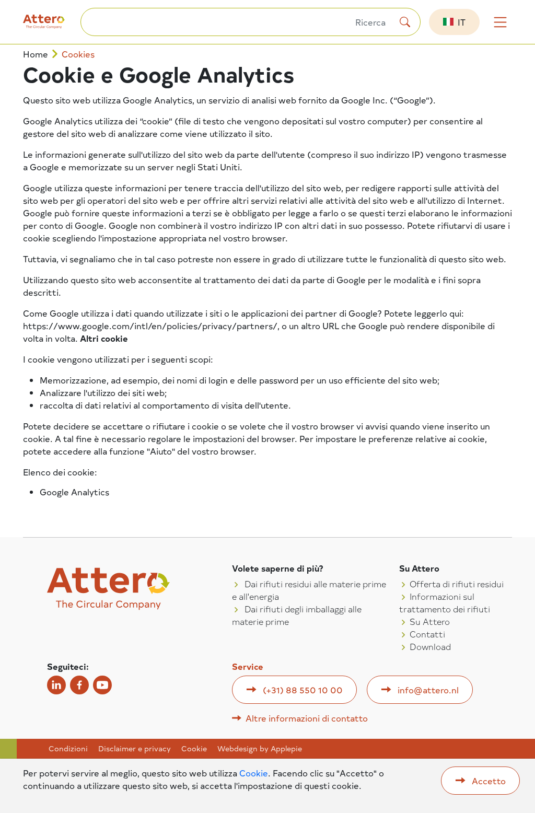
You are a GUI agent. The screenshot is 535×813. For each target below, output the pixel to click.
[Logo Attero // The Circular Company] (51, 26)
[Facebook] (79, 685)
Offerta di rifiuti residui (457, 583)
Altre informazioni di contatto (307, 718)
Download (430, 646)
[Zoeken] (404, 22)
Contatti (427, 634)
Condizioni (68, 748)
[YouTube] (102, 685)
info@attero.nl (428, 689)
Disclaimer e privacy (134, 748)
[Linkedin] (56, 685)
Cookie (194, 748)
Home (35, 54)
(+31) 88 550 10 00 (303, 689)
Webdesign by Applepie (259, 748)
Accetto (489, 780)
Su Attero (430, 621)
